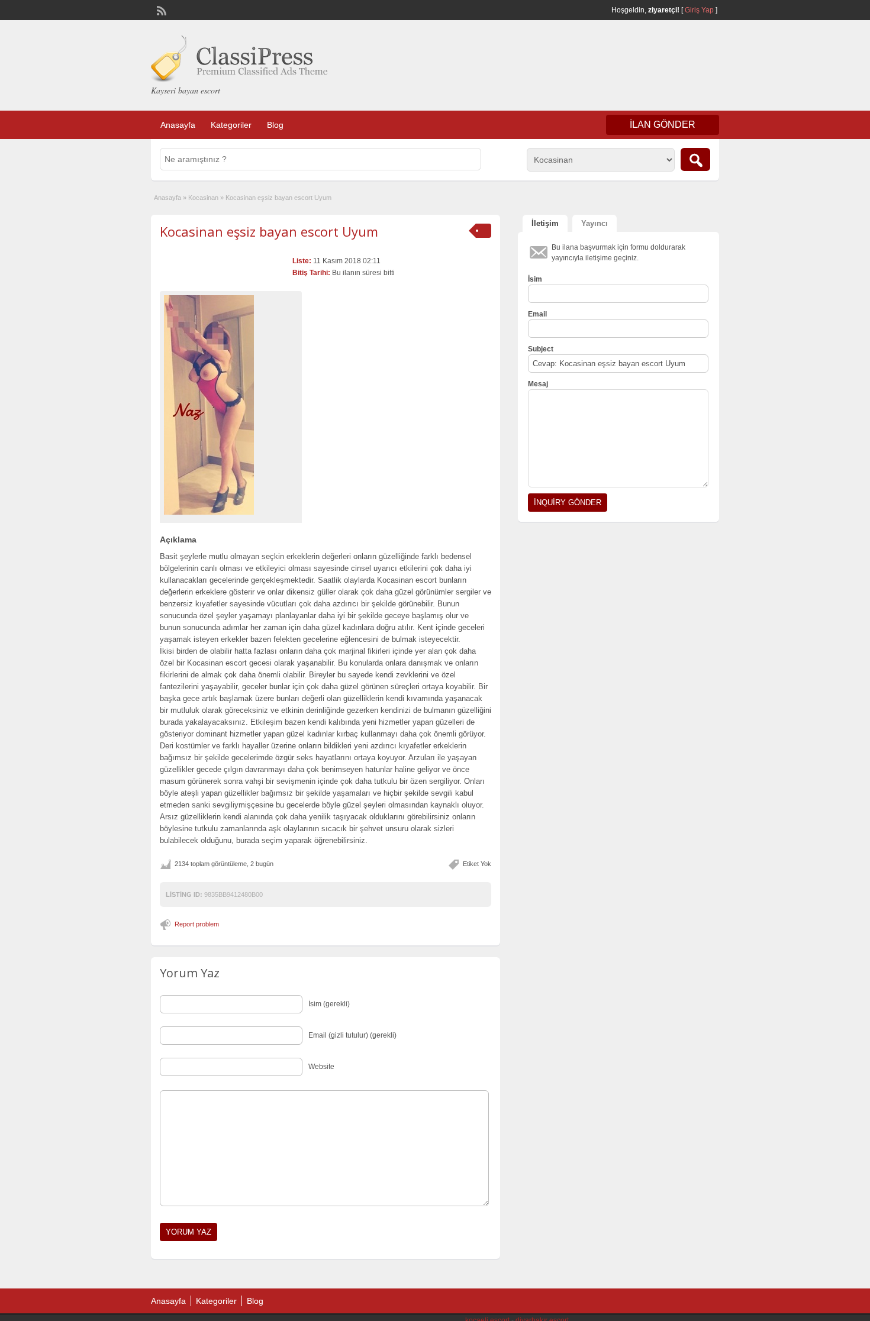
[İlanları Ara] (695, 159)
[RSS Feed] (160, 9)
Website (321, 1066)
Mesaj (538, 384)
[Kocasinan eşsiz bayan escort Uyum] (231, 405)
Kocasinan (203, 197)
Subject (540, 349)
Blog (275, 125)
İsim (535, 279)
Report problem (197, 924)
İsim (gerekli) (329, 1004)
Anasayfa (177, 125)
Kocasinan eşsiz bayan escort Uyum (269, 231)
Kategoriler (231, 125)
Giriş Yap (699, 10)
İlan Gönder (662, 124)
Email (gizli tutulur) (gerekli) (352, 1035)
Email (537, 314)
